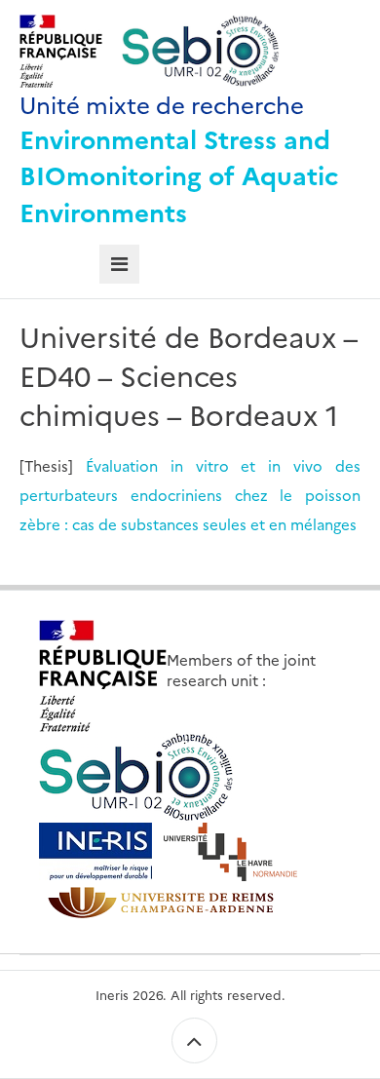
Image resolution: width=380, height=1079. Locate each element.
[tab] (119, 265)
